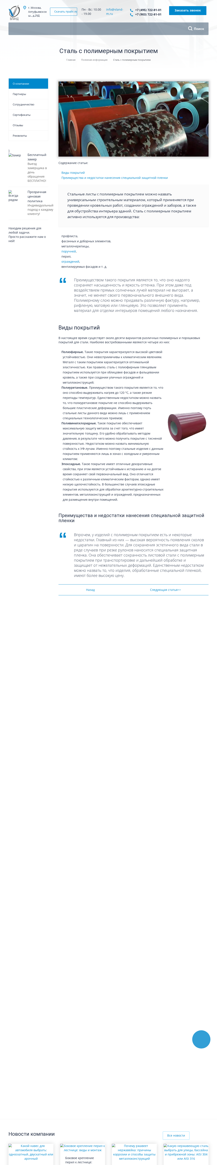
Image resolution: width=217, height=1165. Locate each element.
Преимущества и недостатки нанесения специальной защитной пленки (114, 178)
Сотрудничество (23, 104)
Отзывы (18, 125)
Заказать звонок (188, 10)
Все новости (176, 1135)
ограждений (70, 261)
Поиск (199, 29)
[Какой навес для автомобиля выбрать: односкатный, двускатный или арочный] (30, 1152)
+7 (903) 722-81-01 (148, 14)
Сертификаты (22, 115)
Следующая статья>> (165, 590)
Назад (90, 590)
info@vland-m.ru (114, 11)
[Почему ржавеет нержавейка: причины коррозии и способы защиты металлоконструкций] (134, 1152)
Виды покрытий (73, 173)
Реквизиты (20, 135)
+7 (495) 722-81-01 (148, 10)
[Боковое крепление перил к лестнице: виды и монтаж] (82, 1148)
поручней (68, 251)
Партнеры (19, 94)
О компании (21, 84)
